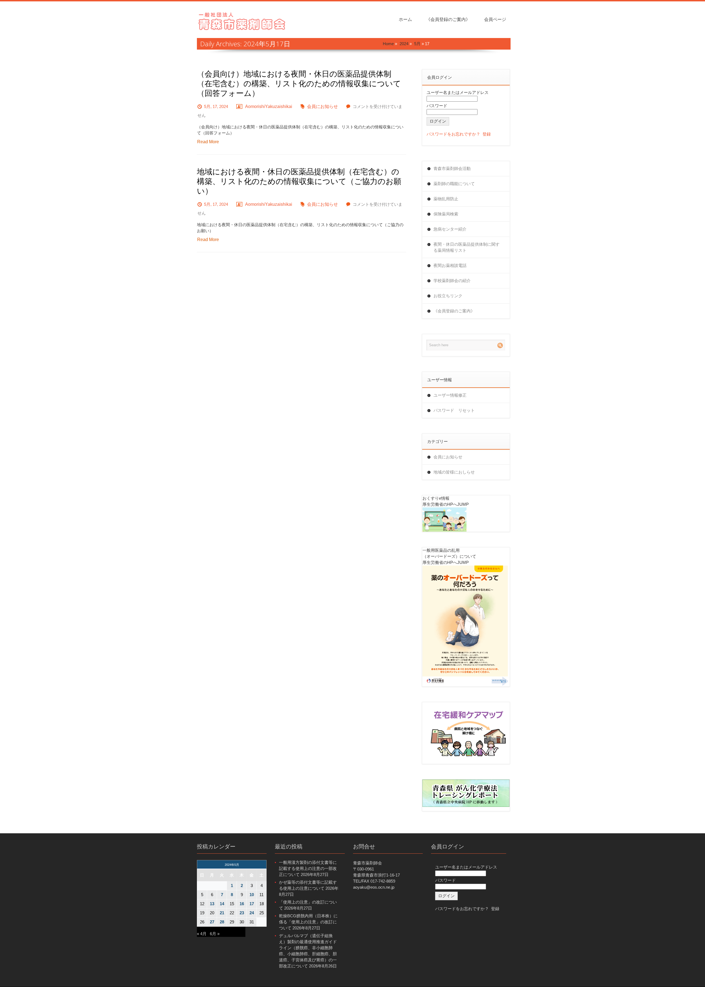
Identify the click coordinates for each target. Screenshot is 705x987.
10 (252, 894)
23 (242, 912)
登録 (486, 134)
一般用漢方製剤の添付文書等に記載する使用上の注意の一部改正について (308, 868)
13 (212, 903)
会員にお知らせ (322, 106)
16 (242, 903)
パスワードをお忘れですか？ (453, 134)
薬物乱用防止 (445, 198)
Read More (208, 141)
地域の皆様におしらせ (454, 472)
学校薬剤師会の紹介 (452, 280)
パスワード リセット (454, 410)
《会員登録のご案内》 (448, 19)
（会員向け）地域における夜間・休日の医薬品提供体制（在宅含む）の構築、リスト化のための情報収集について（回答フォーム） (299, 83)
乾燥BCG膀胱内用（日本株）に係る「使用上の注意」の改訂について (308, 921)
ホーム (405, 19)
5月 (417, 43)
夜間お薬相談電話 (450, 265)
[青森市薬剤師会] (242, 20)
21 (222, 912)
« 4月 (202, 933)
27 (212, 922)
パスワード (437, 105)
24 (252, 912)
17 (252, 903)
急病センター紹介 (450, 229)
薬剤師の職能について (454, 183)
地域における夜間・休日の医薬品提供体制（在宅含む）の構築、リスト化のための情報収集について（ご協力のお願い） (299, 181)
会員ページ (495, 19)
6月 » (214, 933)
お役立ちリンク (447, 295)
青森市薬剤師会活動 (452, 168)
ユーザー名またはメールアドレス (458, 92)
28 (222, 922)
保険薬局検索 (445, 214)
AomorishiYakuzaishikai (268, 106)
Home (388, 43)
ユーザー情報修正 (450, 395)
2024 (404, 43)
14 (222, 903)
